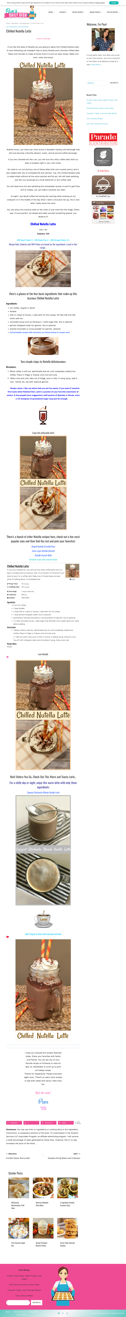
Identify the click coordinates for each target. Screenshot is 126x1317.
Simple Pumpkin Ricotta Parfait (41, 1244)
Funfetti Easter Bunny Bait (18, 1156)
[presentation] (18, 1188)
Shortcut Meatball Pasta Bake (42, 1204)
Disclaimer (33, 1312)
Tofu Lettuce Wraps (95, 119)
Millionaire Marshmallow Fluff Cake (17, 1205)
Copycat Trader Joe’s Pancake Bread (102, 113)
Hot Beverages (24, 23)
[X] (63, 1313)
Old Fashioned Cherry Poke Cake (100, 108)
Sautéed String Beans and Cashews (64, 1156)
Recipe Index (21, 1314)
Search (114, 83)
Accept (114, 3)
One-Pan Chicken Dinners (97, 124)
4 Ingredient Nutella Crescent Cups (67, 1204)
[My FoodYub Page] (103, 186)
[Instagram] (67, 1313)
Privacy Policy (20, 1312)
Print (73, 579)
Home (8, 23)
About (8, 1312)
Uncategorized (23, 26)
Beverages (14, 23)
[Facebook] (59, 1313)
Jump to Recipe (43, 39)
